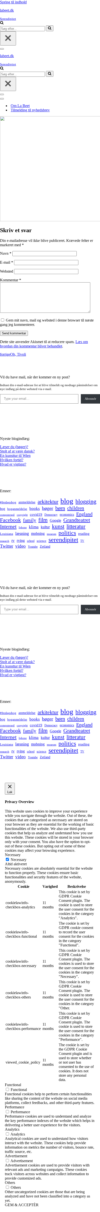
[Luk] (8, 38)
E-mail (6, 262)
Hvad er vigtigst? (13, 464)
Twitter (6, 546)
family (29, 520)
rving (21, 540)
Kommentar (10, 280)
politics (67, 533)
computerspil (7, 515)
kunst (58, 526)
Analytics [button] (12, 1129)
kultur (45, 527)
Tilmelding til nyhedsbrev (30, 110)
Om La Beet (20, 106)
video (20, 546)
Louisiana (6, 534)
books (34, 508)
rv (13, 540)
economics (67, 514)
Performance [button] (14, 1107)
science (41, 541)
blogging (85, 501)
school (30, 541)
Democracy (51, 514)
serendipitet (63, 539)
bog (2, 509)
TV (82, 541)
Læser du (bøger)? (14, 447)
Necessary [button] (13, 855)
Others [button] (10, 1183)
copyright (22, 515)
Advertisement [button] (16, 1156)
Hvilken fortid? (11, 460)
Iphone (23, 527)
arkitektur (48, 502)
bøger (47, 508)
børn (60, 508)
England (84, 514)
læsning (22, 533)
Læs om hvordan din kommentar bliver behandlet (44, 344)
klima (34, 527)
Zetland (45, 546)
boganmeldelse (17, 509)
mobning (38, 533)
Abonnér (90, 398)
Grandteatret (76, 520)
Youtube (33, 546)
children (75, 508)
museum (51, 533)
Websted (6, 271)
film (43, 520)
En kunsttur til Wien (15, 455)
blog (66, 501)
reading (84, 534)
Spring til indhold (13, 2)
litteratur (76, 526)
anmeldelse (26, 502)
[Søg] (2, 23)
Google (55, 520)
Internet (8, 526)
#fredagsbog (8, 502)
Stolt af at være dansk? (17, 451)
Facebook (10, 520)
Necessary (18, 860)
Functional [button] (13, 1085)
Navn (5, 253)
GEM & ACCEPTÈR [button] (22, 1205)
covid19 (36, 514)
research (4, 540)
